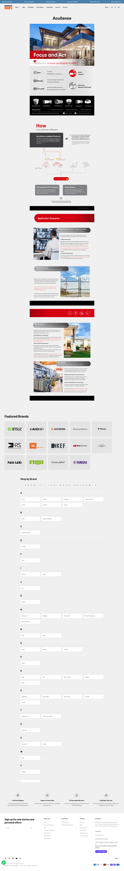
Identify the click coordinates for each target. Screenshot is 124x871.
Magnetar (45, 615)
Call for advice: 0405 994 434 (54, 1)
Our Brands (31, 7)
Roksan (87, 677)
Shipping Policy (83, 833)
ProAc (23, 663)
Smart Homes (47, 838)
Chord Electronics (26, 532)
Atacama (66, 499)
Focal (23, 560)
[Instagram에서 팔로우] (13, 858)
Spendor (87, 696)
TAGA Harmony (25, 716)
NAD (23, 635)
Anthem (45, 499)
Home (45, 822)
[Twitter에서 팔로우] (9, 858)
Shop (16, 7)
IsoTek (44, 574)
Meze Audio (67, 615)
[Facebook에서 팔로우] (6, 858)
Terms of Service (84, 835)
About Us (65, 7)
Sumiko (23, 702)
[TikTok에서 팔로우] (20, 858)
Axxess (66, 505)
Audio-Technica (89, 499)
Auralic (23, 505)
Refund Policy (83, 830)
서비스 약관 (22, 865)
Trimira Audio (64, 822)
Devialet (24, 546)
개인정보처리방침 (14, 865)
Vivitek (44, 744)
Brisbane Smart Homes (67, 825)
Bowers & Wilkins (47, 518)
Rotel (23, 682)
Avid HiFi (45, 505)
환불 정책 (7, 865)
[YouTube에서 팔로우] (17, 858)
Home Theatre (40, 7)
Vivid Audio (24, 744)
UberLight (24, 730)
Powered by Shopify (19, 863)
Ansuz (23, 499)
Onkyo (23, 649)
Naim (44, 635)
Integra (23, 574)
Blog (81, 825)
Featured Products (48, 825)
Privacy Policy (83, 827)
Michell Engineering (90, 615)
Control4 (57, 7)
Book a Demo (47, 833)
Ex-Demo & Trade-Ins (49, 830)
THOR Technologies (48, 716)
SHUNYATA (24, 696)
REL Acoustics (67, 677)
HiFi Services (47, 835)
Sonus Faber (46, 696)
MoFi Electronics (26, 621)
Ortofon (66, 649)
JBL (23, 588)
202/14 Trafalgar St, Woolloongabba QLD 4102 (106, 842)
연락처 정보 (34, 865)
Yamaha (23, 771)
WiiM (23, 758)
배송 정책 (28, 865)
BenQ (23, 518)
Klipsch (23, 602)
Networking (49, 7)
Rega (23, 677)
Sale (45, 827)
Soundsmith (67, 696)
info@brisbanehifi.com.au (101, 838)
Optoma (45, 649)
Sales (23, 7)
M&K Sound (24, 615)
